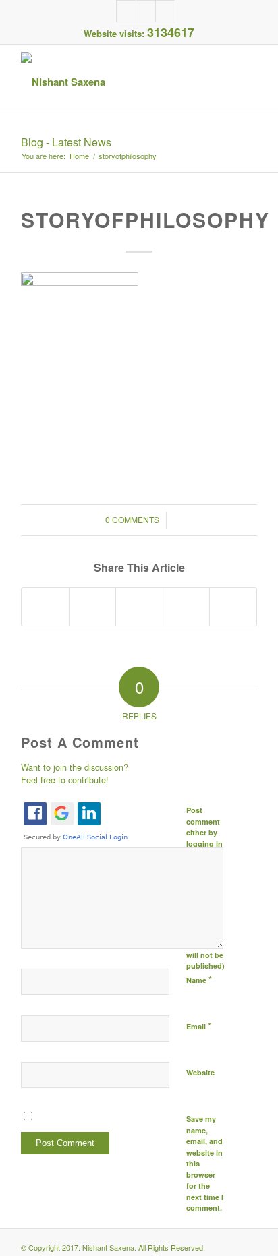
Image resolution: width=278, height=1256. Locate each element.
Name (199, 979)
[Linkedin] (145, 11)
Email (198, 1025)
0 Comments (132, 519)
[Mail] (165, 11)
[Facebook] (126, 11)
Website (200, 1072)
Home (79, 156)
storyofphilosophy (145, 219)
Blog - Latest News (66, 142)
